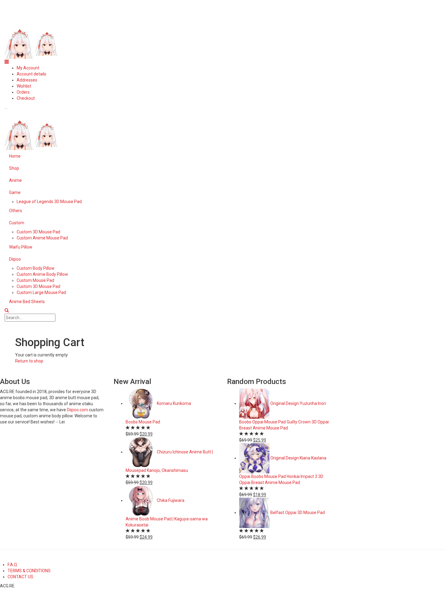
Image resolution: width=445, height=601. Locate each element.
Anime (15, 180)
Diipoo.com (77, 409)
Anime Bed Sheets (27, 301)
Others (15, 210)
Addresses (27, 80)
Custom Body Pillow (35, 268)
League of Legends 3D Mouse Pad (49, 201)
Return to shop (29, 361)
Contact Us (20, 576)
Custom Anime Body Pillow (42, 274)
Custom (16, 222)
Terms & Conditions (29, 570)
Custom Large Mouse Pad (41, 292)
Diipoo (15, 259)
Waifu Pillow (20, 247)
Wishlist (24, 86)
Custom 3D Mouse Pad (38, 231)
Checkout (26, 98)
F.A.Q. (13, 564)
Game (15, 192)
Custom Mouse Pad (35, 280)
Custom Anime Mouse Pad (42, 237)
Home (15, 156)
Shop (14, 168)
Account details (31, 74)
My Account (28, 67)
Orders (23, 92)
